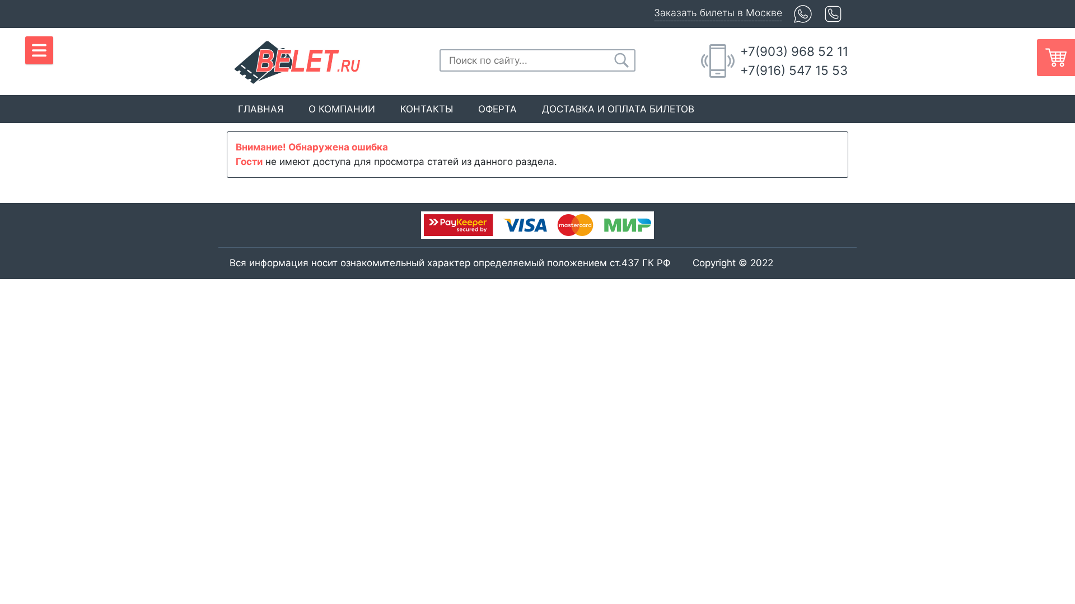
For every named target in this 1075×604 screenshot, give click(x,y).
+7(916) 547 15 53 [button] (794, 70)
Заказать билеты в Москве (718, 12)
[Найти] (621, 60)
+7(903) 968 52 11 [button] (794, 51)
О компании (342, 109)
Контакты (426, 109)
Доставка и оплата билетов (618, 109)
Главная (260, 109)
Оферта (497, 109)
